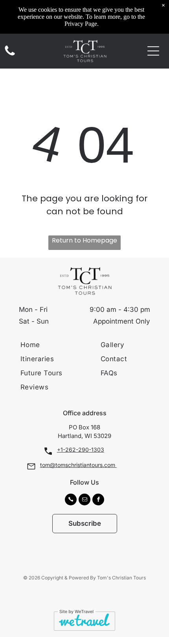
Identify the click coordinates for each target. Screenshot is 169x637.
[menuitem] (56, 345)
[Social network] (71, 500)
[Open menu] (153, 51)
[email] (84, 500)
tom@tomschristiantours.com (78, 464)
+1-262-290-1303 (80, 449)
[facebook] (98, 500)
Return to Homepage (84, 240)
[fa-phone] (10, 55)
